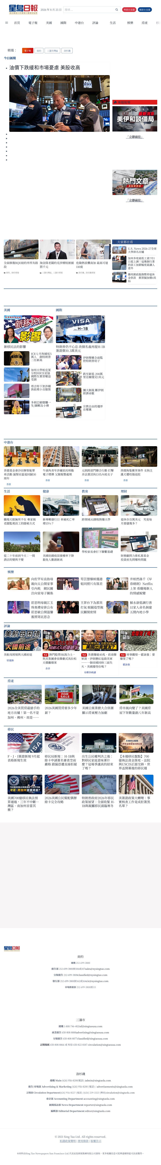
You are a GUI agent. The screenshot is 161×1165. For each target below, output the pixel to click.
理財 (124, 491)
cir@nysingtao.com (97, 981)
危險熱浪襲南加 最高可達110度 (92, 265)
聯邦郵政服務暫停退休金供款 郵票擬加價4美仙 (142, 278)
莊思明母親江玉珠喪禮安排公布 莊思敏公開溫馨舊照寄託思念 (42, 609)
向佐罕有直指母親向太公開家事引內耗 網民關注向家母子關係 (42, 586)
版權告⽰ (96, 1141)
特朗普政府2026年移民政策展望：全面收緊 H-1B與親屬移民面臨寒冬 (98, 802)
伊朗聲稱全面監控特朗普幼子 (93, 359)
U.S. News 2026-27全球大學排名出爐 (142, 250)
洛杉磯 (81, 272)
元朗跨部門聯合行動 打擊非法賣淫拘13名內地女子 (98, 472)
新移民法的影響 (15, 347)
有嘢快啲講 (90, 672)
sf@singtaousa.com (91, 1026)
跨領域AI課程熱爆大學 (96, 519)
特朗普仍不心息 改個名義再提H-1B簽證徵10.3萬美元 (80, 348)
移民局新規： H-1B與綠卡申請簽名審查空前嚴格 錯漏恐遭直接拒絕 (61, 760)
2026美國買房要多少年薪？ (61, 710)
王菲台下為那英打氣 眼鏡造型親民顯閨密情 (91, 607)
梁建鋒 (10, 660)
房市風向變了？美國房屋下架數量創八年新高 (135, 710)
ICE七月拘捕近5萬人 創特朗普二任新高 (41, 356)
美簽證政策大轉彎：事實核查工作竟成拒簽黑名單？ (134, 802)
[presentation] (59, 103)
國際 (63, 22)
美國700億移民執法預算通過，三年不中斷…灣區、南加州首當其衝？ (23, 804)
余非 (47, 668)
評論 (7, 626)
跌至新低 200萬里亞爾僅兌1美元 (93, 375)
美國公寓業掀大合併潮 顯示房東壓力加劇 (99, 710)
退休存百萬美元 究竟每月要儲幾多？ (136, 521)
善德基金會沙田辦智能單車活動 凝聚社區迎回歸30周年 (20, 474)
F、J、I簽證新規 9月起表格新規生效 (24, 758)
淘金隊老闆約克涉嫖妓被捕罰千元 (57, 265)
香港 (8, 484)
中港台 (79, 22)
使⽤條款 (83, 1141)
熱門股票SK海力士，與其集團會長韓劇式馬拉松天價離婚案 (60, 658)
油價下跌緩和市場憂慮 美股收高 (44, 67)
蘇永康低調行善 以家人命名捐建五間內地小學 (141, 607)
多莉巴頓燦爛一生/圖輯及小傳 (41, 404)
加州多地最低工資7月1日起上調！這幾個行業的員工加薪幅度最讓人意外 (141, 263)
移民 (11, 729)
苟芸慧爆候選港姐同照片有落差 (91, 581)
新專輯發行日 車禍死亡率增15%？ (59, 521)
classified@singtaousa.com (92, 1038)
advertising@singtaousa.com (92, 1032)
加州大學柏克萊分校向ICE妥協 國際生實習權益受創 (42, 374)
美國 (49, 22)
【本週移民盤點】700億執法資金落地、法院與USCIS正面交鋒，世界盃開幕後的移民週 (134, 762)
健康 (46, 491)
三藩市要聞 (58, 272)
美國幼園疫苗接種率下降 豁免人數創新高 (58, 557)
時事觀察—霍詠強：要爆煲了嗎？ (137, 657)
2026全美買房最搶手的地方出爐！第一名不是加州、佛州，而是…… (24, 713)
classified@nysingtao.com (92, 974)
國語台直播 (144, 9)
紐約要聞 (15, 272)
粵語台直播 (129, 9)
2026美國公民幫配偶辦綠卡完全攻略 (61, 800)
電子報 (32, 22)
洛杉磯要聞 (90, 272)
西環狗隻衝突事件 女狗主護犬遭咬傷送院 (137, 472)
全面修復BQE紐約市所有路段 (21, 265)
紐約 (8, 272)
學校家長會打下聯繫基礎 (97, 552)
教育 (85, 491)
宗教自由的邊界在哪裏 (93, 408)
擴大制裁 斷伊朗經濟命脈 (93, 391)
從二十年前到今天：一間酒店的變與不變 (19, 557)
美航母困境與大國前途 (18, 654)
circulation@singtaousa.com (104, 1044)
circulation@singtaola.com (120, 1092)
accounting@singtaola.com (99, 1098)
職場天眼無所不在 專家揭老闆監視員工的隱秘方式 (20, 521)
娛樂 (130, 22)
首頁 (17, 22)
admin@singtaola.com (98, 1080)
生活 (7, 491)
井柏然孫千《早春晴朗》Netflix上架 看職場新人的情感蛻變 (141, 586)
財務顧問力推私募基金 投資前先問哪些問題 (136, 557)
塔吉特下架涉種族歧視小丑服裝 (41, 387)
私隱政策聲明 (68, 1141)
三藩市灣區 (47, 272)
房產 (145, 22)
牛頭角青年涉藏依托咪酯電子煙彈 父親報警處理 (58, 472)
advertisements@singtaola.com (115, 1086)
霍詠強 (126, 664)
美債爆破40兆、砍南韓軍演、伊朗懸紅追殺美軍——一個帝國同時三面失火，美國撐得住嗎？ (99, 660)
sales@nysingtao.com (97, 968)
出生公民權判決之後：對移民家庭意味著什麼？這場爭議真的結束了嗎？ (97, 762)
